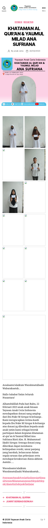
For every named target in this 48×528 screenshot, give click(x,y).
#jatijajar (29, 484)
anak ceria (18, 51)
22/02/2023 (34, 51)
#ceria (23, 477)
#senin (8, 481)
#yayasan (8, 477)
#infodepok (18, 484)
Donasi (18, 22)
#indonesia (32, 477)
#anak (16, 477)
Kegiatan (28, 22)
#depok (35, 481)
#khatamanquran (21, 481)
